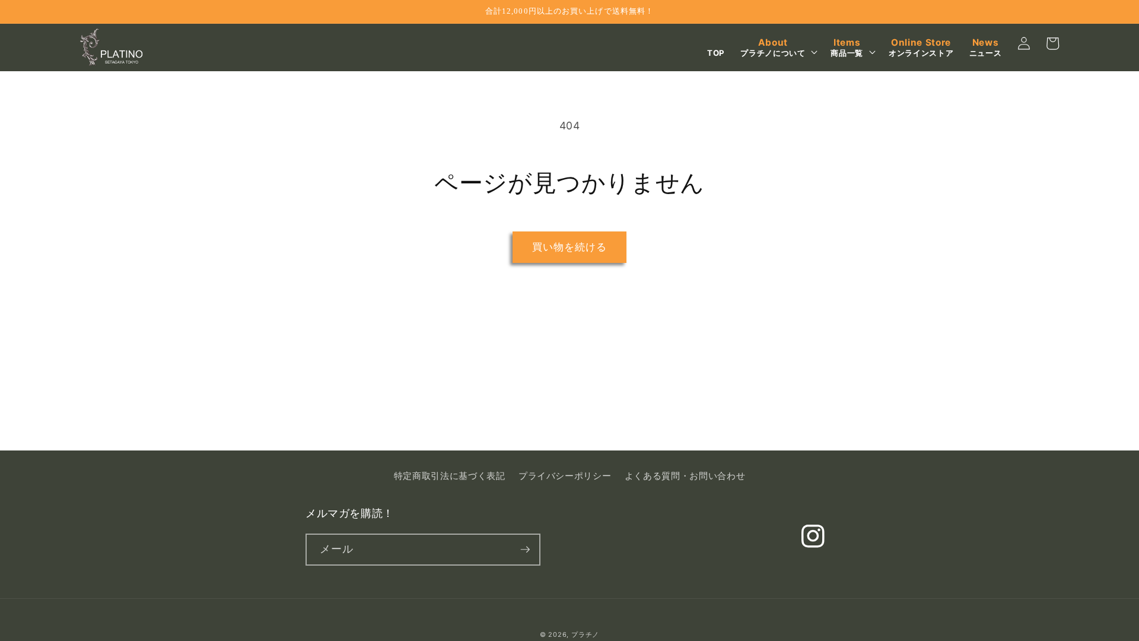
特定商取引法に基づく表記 (449, 475)
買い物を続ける (569, 247)
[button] (778, 47)
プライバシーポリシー (565, 475)
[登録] (525, 550)
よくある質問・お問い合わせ (685, 475)
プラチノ (585, 634)
